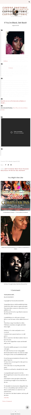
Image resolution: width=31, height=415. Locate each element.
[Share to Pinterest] (11, 165)
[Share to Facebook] (5, 165)
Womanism (22, 170)
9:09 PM (6, 397)
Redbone (6, 61)
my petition (12, 170)
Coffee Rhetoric (17, 413)
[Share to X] (8, 165)
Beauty (17, 169)
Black (21, 169)
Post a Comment (7, 401)
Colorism (11, 68)
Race (17, 170)
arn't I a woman (9, 169)
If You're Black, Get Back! (15, 22)
